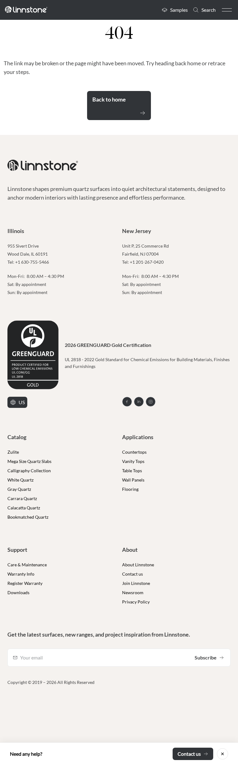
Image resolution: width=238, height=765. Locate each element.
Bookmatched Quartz (27, 517)
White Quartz (20, 479)
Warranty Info (20, 574)
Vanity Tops (133, 461)
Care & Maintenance (27, 564)
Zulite (13, 452)
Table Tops (132, 470)
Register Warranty (24, 583)
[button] (227, 10)
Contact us (132, 574)
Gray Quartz (19, 489)
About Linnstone (138, 564)
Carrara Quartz (22, 498)
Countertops (134, 452)
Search (208, 10)
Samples (179, 10)
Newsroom (132, 592)
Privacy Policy (136, 601)
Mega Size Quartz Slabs (29, 461)
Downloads (18, 592)
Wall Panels (133, 479)
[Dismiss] (222, 753)
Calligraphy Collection (29, 470)
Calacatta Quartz (23, 507)
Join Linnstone (136, 583)
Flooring (130, 489)
